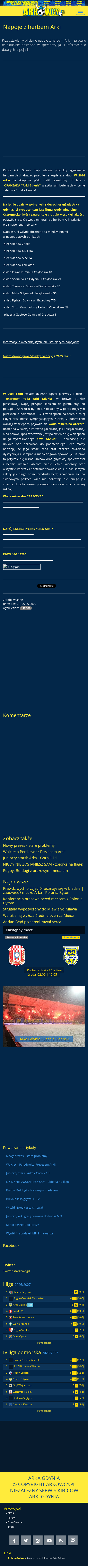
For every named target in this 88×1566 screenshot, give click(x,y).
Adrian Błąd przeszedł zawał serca (32, 921)
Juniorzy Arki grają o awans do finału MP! (34, 1216)
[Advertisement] (44, 108)
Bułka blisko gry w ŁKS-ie (23, 1199)
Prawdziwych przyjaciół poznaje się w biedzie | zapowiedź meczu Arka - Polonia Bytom (43, 890)
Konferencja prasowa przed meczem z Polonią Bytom (42, 900)
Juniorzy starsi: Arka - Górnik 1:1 (30, 857)
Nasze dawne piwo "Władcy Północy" (28, 356)
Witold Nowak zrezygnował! (25, 1207)
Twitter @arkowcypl (16, 1271)
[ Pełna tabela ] (44, 1342)
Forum (11, 1517)
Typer (11, 1526)
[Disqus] (44, 775)
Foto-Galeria (15, 1522)
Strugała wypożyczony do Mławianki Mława (40, 909)
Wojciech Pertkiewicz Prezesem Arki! (34, 851)
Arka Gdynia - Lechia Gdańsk (44, 1038)
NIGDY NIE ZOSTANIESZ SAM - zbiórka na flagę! (43, 864)
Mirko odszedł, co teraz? (22, 1225)
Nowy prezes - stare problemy (29, 845)
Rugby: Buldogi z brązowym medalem (35, 870)
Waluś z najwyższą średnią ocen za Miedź (38, 915)
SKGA (11, 1513)
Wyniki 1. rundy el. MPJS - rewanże (29, 1233)
